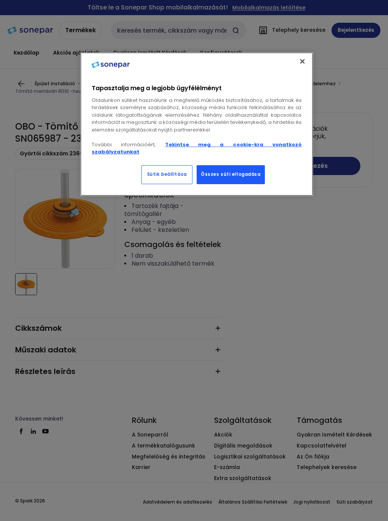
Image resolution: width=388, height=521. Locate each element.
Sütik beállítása (167, 174)
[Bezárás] (302, 61)
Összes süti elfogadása (231, 174)
